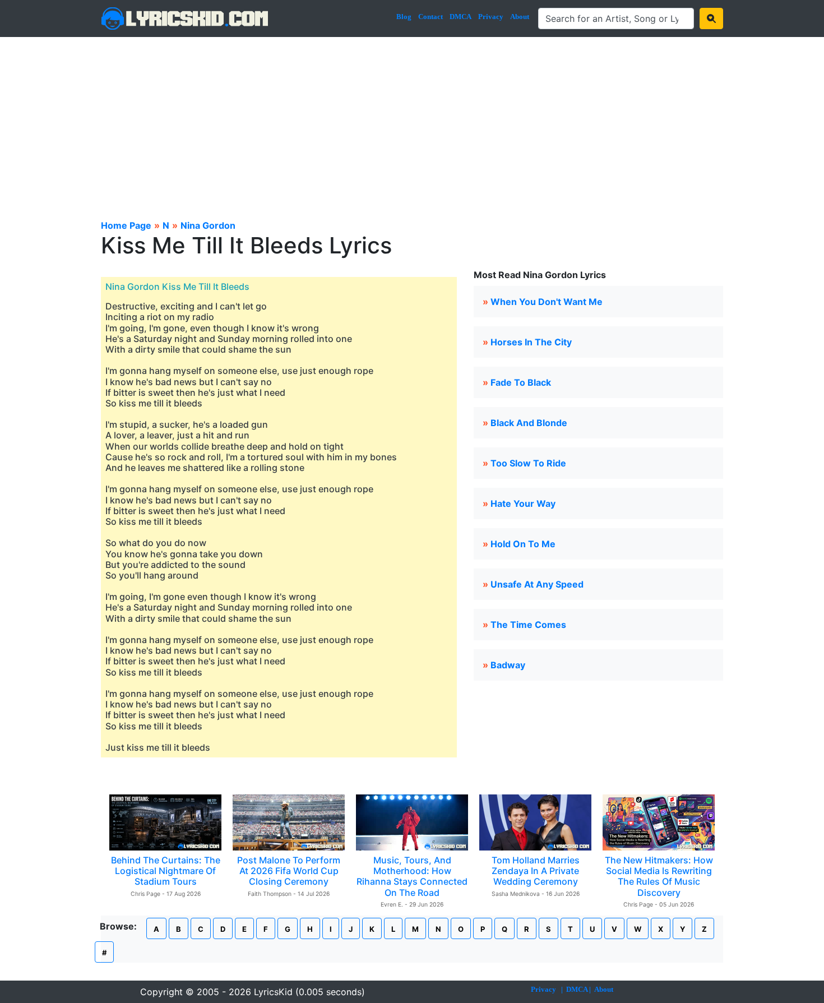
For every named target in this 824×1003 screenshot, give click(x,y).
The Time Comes (528, 624)
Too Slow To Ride (528, 463)
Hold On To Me (522, 543)
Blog (403, 16)
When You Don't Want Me (546, 301)
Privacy (490, 16)
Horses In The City (531, 342)
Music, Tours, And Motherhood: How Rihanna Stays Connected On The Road (412, 876)
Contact (430, 16)
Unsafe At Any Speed (537, 584)
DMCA (460, 16)
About (519, 16)
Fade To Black (520, 382)
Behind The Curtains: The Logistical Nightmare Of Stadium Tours (165, 870)
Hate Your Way (522, 503)
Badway (507, 665)
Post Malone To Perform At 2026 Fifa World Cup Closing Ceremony (288, 870)
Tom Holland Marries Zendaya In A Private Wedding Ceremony (536, 870)
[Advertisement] (412, 121)
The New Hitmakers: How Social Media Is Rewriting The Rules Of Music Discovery (659, 876)
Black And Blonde (528, 422)
